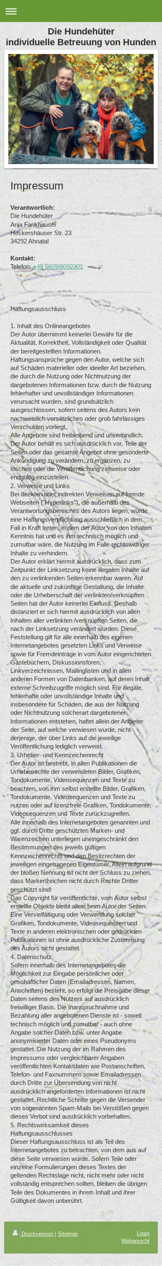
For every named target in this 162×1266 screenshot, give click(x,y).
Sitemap (68, 1234)
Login (143, 1233)
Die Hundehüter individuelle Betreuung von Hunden (81, 36)
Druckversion (37, 1234)
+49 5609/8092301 (58, 266)
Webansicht (135, 1241)
